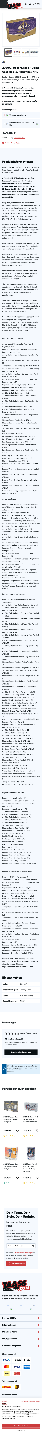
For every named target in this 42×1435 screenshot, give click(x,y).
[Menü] (4, 4)
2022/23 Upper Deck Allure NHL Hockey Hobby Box (10, 1166)
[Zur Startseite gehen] (15, 6)
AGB (26, 1255)
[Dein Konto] (30, 4)
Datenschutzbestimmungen (30, 1401)
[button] (6, 1401)
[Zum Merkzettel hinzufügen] (17, 1130)
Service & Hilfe (9, 1318)
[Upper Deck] (3, 62)
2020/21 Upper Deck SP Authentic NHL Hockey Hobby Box (30, 1119)
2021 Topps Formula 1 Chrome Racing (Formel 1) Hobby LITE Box (30, 1167)
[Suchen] (26, 4)
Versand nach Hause (17, 115)
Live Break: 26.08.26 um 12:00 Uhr (21, 123)
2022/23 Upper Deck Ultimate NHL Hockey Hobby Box (11, 1119)
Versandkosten (19, 138)
